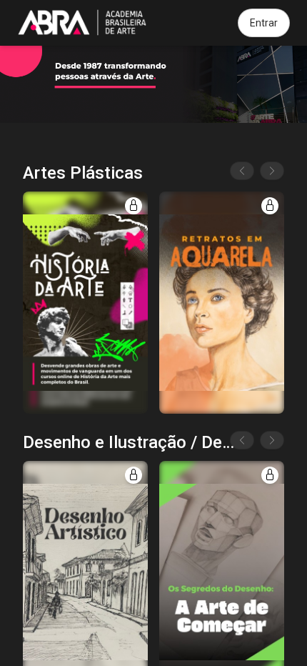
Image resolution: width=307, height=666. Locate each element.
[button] (85, 303)
